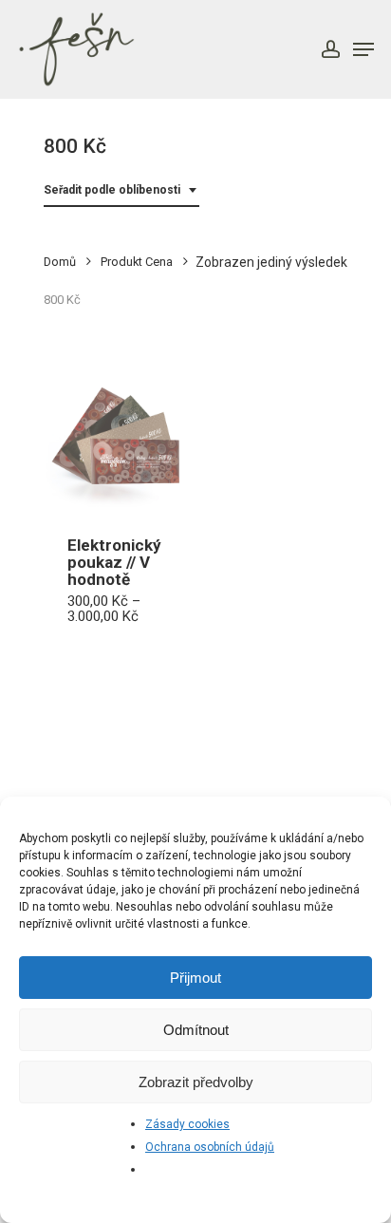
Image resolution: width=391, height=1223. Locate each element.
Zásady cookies (187, 1124)
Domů (60, 261)
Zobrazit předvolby (196, 1082)
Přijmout (195, 977)
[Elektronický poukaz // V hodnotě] (115, 441)
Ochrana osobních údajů (209, 1147)
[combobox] (121, 190)
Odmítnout (196, 1030)
